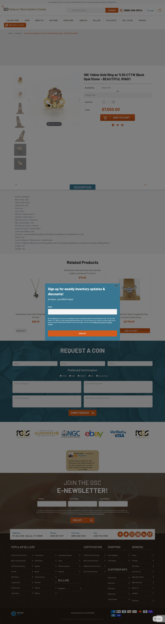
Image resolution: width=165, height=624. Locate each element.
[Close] (117, 285)
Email (50, 307)
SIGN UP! (82, 333)
